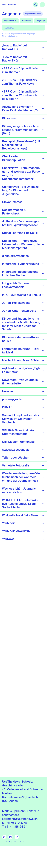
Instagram (10, 837)
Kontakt (4, 842)
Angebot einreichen (33, 14)
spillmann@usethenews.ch (20, 819)
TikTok (17, 837)
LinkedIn (4, 837)
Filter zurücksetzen (10, 36)
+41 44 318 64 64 (15, 826)
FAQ (10, 842)
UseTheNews (9, 4)
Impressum (27, 842)
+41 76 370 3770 (16, 823)
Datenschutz (17, 842)
